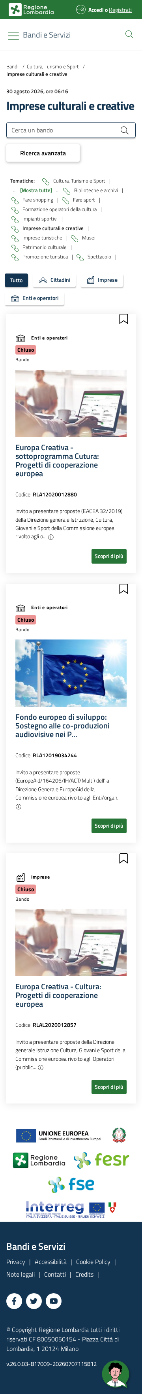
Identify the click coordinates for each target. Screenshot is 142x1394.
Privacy (15, 1261)
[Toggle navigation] (13, 35)
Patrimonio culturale (45, 247)
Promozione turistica (45, 256)
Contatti (55, 1274)
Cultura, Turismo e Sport (53, 66)
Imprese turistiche (43, 237)
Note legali (20, 1274)
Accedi (96, 10)
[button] (128, 33)
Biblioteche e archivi (96, 190)
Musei (89, 237)
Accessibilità (51, 1261)
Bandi (12, 66)
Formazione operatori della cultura (60, 209)
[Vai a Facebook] (14, 1301)
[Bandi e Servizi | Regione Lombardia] (31, 9)
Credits (84, 1274)
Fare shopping (38, 200)
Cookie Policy (93, 1261)
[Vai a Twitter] (34, 1301)
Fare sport (84, 200)
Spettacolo (100, 256)
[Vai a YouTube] (54, 1301)
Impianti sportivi (40, 219)
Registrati (120, 10)
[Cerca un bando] (124, 130)
